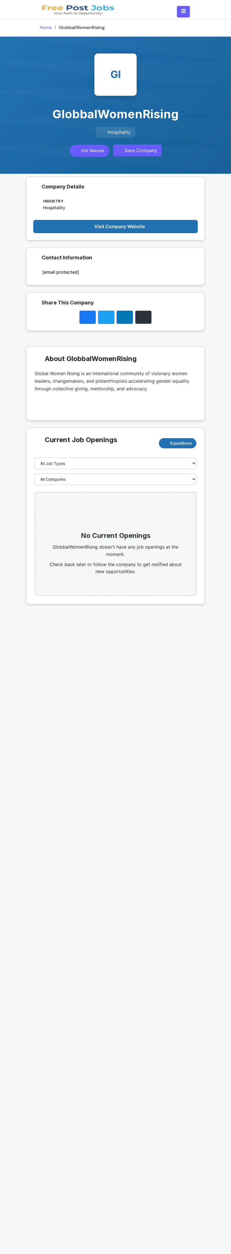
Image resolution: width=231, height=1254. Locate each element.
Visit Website (92, 150)
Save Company (140, 150)
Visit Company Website (119, 226)
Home (46, 27)
